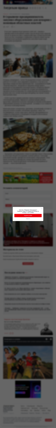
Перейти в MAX (28, 215)
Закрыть (28, 218)
